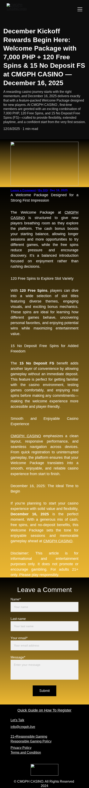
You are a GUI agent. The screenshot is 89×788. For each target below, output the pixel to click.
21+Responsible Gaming (29, 736)
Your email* (19, 638)
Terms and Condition (26, 752)
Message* (18, 657)
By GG (42, 190)
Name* (16, 599)
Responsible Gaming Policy (31, 741)
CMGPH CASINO (26, 436)
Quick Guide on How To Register (44, 710)
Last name (18, 619)
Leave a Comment (23, 190)
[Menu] (79, 9)
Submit (44, 690)
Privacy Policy (21, 747)
